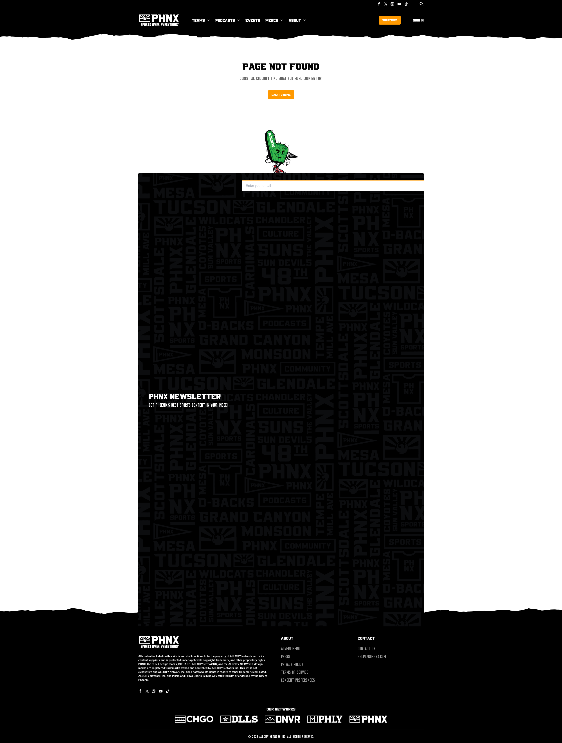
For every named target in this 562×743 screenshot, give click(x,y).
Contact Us (366, 649)
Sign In (418, 20)
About (295, 20)
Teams (198, 20)
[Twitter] (385, 4)
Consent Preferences (298, 680)
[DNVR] (282, 719)
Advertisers (290, 649)
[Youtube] (399, 4)
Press (285, 656)
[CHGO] (194, 719)
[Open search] (421, 4)
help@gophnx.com (372, 656)
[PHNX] (368, 719)
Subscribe (389, 20)
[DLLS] (239, 719)
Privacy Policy (292, 664)
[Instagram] (392, 4)
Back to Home (281, 94)
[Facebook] (379, 4)
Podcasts (225, 20)
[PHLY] (324, 719)
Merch (271, 20)
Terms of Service (294, 672)
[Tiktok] (406, 4)
